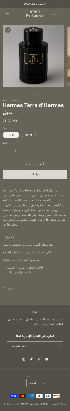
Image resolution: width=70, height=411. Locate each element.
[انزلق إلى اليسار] (27, 94)
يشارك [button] (9, 288)
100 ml (10, 134)
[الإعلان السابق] (7, 4)
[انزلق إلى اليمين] (43, 94)
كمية (5, 142)
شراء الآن (35, 174)
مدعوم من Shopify (39, 404)
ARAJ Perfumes (21, 404)
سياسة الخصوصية (59, 404)
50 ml (28, 134)
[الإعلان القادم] (63, 4)
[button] (7, 14)
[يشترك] (59, 345)
